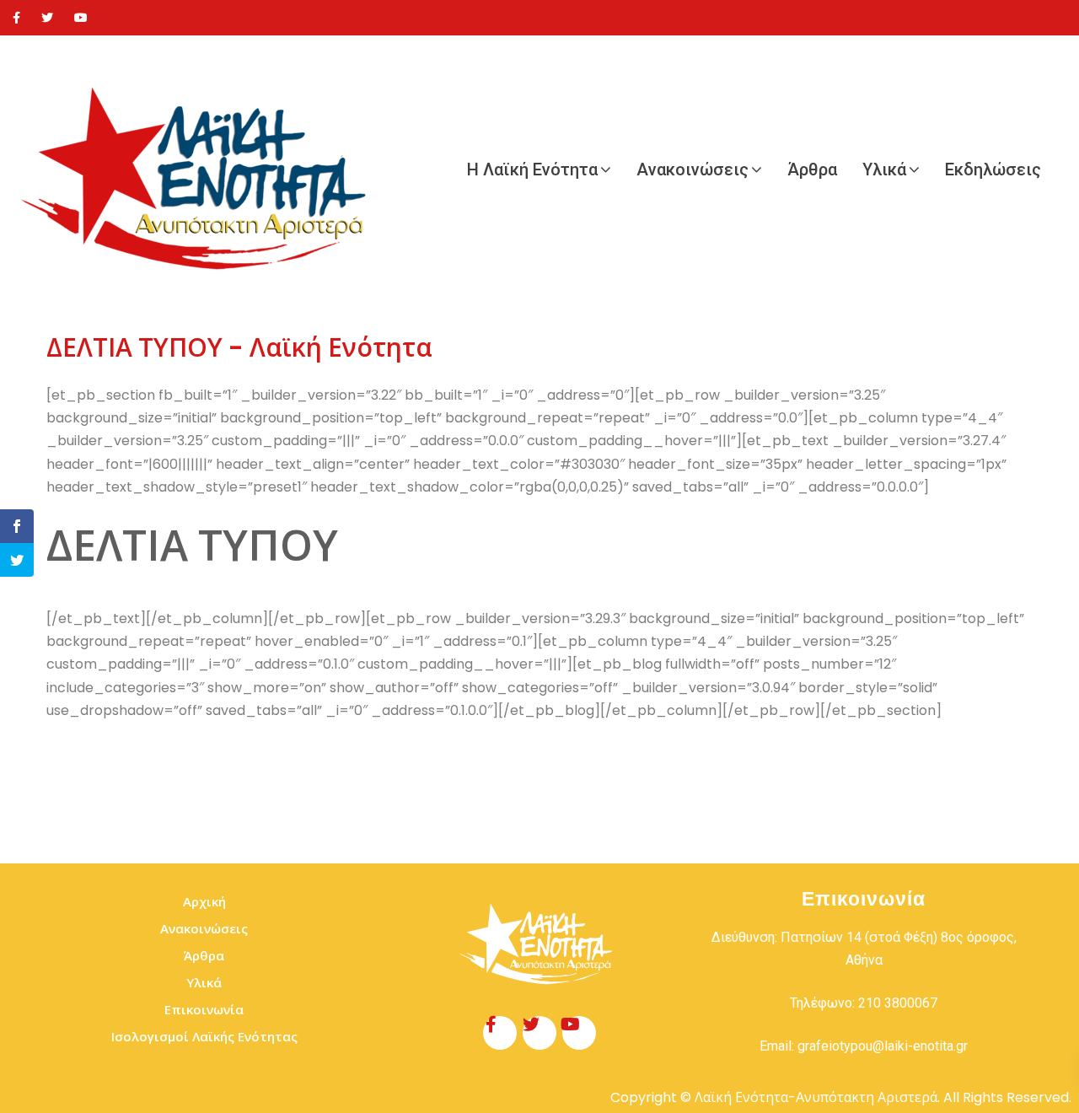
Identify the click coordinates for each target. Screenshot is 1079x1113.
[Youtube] (81, 17)
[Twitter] (47, 17)
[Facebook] (16, 17)
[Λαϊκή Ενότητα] (202, 169)
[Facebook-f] (500, 1033)
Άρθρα (812, 169)
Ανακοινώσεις (692, 169)
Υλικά (884, 169)
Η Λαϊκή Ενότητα (532, 169)
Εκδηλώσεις (993, 169)
